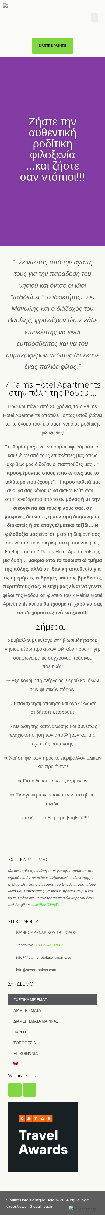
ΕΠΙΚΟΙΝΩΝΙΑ (25, 1053)
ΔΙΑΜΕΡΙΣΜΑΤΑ (27, 1010)
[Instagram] (29, 1090)
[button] (94, 17)
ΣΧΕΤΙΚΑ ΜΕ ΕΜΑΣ (30, 999)
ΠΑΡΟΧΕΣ (22, 1032)
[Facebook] (15, 1090)
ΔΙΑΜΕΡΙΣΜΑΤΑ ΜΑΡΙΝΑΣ (35, 1021)
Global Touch (41, 1206)
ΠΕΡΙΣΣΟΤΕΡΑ (46, 904)
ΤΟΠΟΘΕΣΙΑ (24, 1043)
